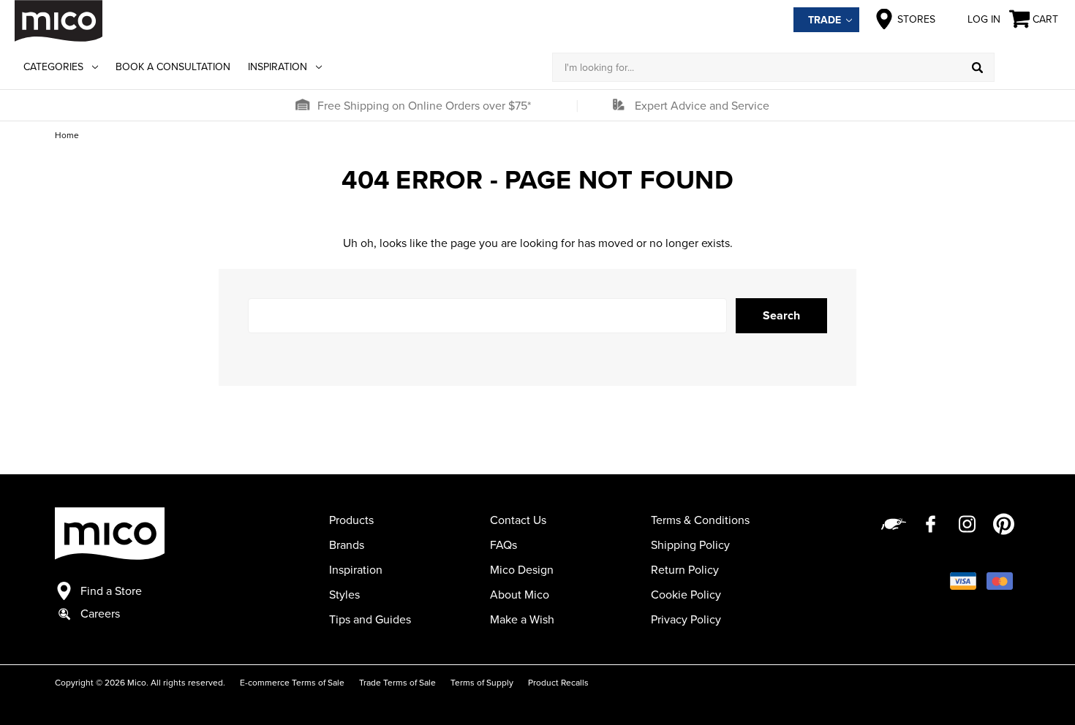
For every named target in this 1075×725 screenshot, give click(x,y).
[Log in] (1027, 67)
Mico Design (522, 569)
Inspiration (277, 66)
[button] (302, 105)
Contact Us (518, 520)
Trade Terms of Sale (397, 682)
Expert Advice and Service (702, 105)
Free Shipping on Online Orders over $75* (424, 105)
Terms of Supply (481, 682)
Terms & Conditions (700, 520)
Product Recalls (558, 682)
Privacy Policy (686, 619)
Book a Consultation (173, 66)
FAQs (503, 544)
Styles (344, 594)
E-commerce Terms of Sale (292, 682)
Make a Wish (522, 619)
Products (351, 520)
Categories (53, 66)
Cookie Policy (686, 594)
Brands (346, 544)
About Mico (519, 594)
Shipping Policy (690, 544)
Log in (984, 19)
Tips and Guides (370, 619)
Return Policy (685, 569)
